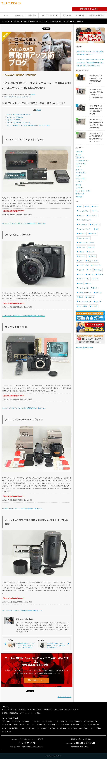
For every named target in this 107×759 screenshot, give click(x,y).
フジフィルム (16, 97)
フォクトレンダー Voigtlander (90, 724)
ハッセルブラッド (82, 161)
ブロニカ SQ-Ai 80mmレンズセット (18, 122)
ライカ (78, 154)
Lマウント (93, 233)
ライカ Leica (6, 721)
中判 (80, 206)
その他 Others (6, 731)
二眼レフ (81, 252)
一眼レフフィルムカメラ (86, 242)
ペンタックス (81, 173)
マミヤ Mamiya (6, 724)
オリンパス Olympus (50, 724)
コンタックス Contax (60, 721)
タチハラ (98, 301)
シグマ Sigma (72, 728)
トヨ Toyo (52, 728)
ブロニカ (28, 97)
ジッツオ (94, 306)
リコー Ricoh (75, 724)
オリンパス (80, 194)
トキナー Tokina (96, 728)
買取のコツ (80, 158)
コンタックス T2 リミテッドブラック (19, 114)
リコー (81, 261)
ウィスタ (99, 270)
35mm (81, 283)
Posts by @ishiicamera (84, 347)
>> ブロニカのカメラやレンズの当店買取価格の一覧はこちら (22, 509)
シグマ (81, 274)
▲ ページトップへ (64, 697)
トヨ (90, 270)
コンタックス (7, 97)
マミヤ (78, 176)
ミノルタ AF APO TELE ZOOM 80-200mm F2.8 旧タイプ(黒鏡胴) (28, 125)
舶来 (97, 229)
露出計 (81, 297)
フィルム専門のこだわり (49, 15)
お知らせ (79, 151)
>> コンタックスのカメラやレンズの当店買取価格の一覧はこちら (23, 223)
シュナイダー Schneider (27, 728)
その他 (78, 185)
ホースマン (99, 292)
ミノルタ (22, 97)
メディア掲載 (83, 306)
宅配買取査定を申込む (93, 9)
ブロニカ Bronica (64, 724)
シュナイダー (97, 265)
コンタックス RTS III (13, 120)
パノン (89, 283)
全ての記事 (5, 21)
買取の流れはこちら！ (36, 680)
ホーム (6, 15)
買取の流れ (32, 15)
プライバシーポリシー (26, 713)
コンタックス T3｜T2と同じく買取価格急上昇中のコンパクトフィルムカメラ (96, 137)
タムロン (100, 274)
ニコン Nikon (36, 721)
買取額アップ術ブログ (97, 15)
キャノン (79, 170)
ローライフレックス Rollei (21, 724)
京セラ (95, 288)
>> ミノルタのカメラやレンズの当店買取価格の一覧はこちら (22, 610)
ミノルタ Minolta (37, 724)
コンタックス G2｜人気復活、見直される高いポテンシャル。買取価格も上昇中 (96, 95)
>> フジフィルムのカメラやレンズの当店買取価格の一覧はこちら (23, 316)
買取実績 (16, 21)
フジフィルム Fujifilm (90, 721)
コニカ (96, 279)
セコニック (90, 297)
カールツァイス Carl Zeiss (10, 728)
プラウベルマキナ (84, 279)
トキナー (90, 274)
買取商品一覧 (19, 15)
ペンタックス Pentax (75, 721)
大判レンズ (82, 233)
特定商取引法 (14, 713)
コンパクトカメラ (84, 238)
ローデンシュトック (85, 292)
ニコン (78, 167)
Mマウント (82, 247)
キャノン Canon (47, 721)
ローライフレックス (83, 191)
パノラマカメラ (83, 288)
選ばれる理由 (67, 15)
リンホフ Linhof (41, 728)
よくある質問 (80, 15)
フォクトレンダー (92, 261)
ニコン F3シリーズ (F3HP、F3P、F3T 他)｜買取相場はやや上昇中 (95, 110)
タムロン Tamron (84, 728)
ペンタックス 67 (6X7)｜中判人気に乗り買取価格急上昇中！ (95, 79)
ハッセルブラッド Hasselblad (21, 721)
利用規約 (38, 713)
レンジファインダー (85, 229)
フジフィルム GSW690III (15, 117)
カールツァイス (83, 265)
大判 (87, 206)
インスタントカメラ (85, 301)
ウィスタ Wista (61, 728)
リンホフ (81, 270)
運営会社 (5, 713)
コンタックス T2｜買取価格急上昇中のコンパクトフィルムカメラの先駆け (96, 124)
